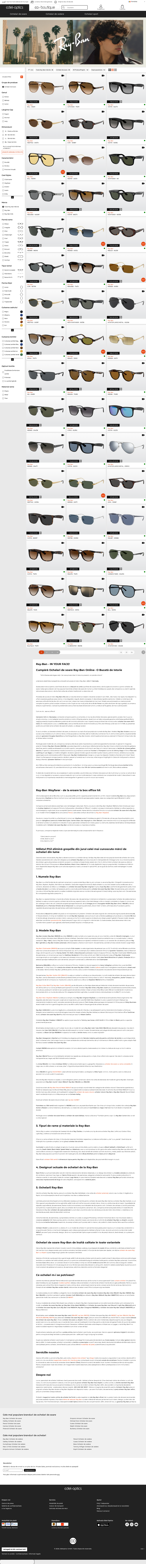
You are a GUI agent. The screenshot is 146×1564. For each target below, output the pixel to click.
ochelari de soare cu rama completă (118, 1064)
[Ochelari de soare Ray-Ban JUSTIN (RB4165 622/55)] (126, 410)
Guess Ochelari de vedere (82, 1441)
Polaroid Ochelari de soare (12, 1428)
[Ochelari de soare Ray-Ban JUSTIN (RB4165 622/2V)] (86, 446)
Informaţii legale (35, 1554)
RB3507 (114, 1315)
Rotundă (7, 294)
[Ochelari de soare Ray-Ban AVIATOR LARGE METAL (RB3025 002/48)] (126, 302)
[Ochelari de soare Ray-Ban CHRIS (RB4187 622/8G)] (86, 410)
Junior (6, 104)
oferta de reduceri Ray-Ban (72, 1399)
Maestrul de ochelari (79, 1358)
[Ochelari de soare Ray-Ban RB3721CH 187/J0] (86, 590)
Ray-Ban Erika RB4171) (44, 985)
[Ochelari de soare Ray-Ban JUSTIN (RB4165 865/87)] (46, 518)
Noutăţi (6, 162)
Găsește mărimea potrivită (12, 152)
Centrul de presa (8, 1503)
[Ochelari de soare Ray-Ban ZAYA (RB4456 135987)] (126, 482)
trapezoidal (8, 302)
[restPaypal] (14, 1524)
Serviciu (52, 1500)
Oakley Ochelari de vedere (12, 1441)
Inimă (6, 287)
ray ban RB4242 (122, 1315)
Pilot (5, 231)
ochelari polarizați (102, 1193)
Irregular (7, 227)
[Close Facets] (12, 70)
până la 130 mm (11, 131)
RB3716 (51, 1317)
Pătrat (6, 224)
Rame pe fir (8, 277)
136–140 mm (10, 138)
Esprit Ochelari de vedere (82, 1449)
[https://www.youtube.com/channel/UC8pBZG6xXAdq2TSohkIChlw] (136, 1525)
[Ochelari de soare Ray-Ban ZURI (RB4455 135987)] (86, 123)
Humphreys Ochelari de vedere (14, 1444)
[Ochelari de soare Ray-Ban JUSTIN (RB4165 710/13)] (46, 554)
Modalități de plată (56, 1503)
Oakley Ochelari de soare (12, 1421)
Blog (98, 1508)
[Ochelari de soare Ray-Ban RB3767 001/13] (86, 159)
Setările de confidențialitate (11, 1506)
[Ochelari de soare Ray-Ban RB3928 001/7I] (126, 338)
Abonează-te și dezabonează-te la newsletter (113, 1506)
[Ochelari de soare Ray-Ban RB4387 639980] (126, 518)
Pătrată (6, 298)
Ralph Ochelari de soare (78, 1426)
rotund (6, 249)
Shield (6, 256)
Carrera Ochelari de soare (12, 1426)
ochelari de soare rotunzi (85, 1092)
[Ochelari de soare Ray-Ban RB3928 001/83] (126, 267)
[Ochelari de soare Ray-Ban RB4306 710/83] (86, 374)
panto (6, 245)
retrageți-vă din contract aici (14, 1549)
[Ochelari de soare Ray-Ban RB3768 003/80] (86, 518)
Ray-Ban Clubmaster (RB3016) (46, 948)
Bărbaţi (6, 100)
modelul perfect (64, 1283)
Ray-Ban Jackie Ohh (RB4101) (56, 975)
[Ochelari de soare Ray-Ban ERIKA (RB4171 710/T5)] (46, 338)
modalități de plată (88, 1344)
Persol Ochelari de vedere (82, 1439)
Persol (70, 812)
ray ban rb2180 (73, 1100)
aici (58, 1474)
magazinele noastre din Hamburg (65, 1360)
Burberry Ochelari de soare (79, 1428)
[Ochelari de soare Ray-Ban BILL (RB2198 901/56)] (126, 590)
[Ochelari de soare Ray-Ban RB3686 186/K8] (46, 231)
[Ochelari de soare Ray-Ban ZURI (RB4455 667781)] (46, 267)
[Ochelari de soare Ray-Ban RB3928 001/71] (86, 482)
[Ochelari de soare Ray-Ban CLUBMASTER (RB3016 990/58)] (86, 626)
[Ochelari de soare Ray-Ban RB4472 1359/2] (86, 338)
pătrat (98, 967)
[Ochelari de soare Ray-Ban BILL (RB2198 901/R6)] (46, 159)
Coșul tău (122, 9)
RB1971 (70, 1297)
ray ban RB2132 (83, 1315)
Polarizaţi (7, 377)
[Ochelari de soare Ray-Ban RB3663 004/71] (46, 446)
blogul (92, 1358)
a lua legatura (7, 1508)
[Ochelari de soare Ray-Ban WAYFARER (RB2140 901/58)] (126, 195)
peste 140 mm (11, 142)
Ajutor (99, 1500)
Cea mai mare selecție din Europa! (17, 2)
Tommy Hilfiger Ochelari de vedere (85, 1446)
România (134, 1)
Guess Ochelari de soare (78, 1423)
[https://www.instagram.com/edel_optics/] (131, 1525)
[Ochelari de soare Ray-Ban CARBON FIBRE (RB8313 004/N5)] (126, 554)
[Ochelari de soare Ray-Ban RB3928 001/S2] (86, 231)
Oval (5, 238)
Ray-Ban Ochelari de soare (12, 1418)
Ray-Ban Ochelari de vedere (13, 1439)
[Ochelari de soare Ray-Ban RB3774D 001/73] (46, 123)
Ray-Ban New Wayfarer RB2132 (47, 998)
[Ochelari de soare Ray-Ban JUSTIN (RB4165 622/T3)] (126, 87)
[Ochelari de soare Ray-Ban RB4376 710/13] (46, 590)
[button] (14, 7)
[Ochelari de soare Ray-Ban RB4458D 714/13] (86, 267)
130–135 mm (10, 135)
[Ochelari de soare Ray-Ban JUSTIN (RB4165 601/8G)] (126, 123)
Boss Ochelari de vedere (82, 1444)
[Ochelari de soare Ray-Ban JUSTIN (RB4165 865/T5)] (86, 195)
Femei (6, 97)
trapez (6, 242)
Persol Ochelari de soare (11, 1423)
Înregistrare (101, 9)
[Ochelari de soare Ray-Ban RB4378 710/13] (86, 554)
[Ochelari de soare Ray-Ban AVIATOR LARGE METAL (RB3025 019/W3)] (126, 446)
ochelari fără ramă (50, 1159)
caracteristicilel (55, 920)
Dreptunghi (8, 235)
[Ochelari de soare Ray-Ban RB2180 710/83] (126, 374)
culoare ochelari (120, 1280)
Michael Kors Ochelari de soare (81, 1421)
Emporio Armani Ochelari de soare (82, 1418)
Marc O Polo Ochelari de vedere (14, 1446)
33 (126, 652)
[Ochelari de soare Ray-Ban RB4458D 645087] (46, 195)
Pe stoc (6, 166)
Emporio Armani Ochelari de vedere (16, 1449)
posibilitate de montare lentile (12, 372)
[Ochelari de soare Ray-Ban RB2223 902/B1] (126, 231)
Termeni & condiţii (8, 1554)
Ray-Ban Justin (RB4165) (62, 985)
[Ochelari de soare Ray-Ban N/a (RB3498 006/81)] (46, 374)
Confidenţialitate (22, 1554)
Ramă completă (9, 270)
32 (121, 652)
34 (132, 652)
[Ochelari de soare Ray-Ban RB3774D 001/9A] (46, 482)
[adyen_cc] (3, 1524)
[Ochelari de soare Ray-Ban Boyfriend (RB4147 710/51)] (46, 626)
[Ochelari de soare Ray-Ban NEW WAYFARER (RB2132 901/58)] (86, 302)
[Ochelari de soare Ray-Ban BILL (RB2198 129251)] (46, 87)
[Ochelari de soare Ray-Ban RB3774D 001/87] (46, 302)
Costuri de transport (56, 1506)
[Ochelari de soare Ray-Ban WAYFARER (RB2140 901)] (126, 159)
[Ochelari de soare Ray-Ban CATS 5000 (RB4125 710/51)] (86, 87)
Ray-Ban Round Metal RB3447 (60, 1087)
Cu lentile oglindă (10, 381)
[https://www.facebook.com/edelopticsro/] (127, 1525)
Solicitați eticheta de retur (58, 1508)
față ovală (7, 291)
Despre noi (6, 1500)
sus (142, 1549)
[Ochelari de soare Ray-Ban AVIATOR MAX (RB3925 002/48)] (126, 626)
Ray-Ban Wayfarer (102, 812)
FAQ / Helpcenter (103, 1503)
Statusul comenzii (103, 1511)
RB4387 (74, 1315)
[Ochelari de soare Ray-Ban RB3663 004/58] (46, 410)
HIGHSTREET (57, 1072)
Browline (7, 253)
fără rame (8, 273)
